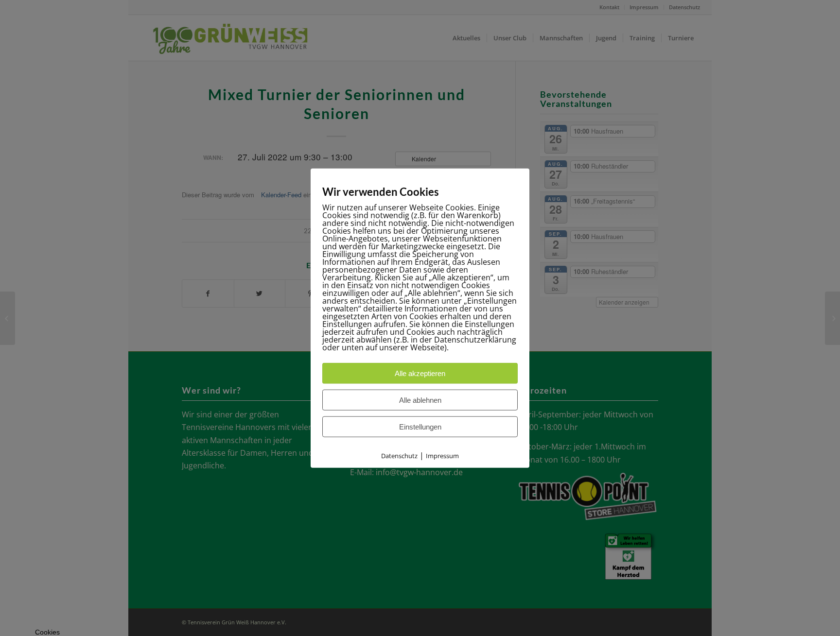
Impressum (442, 455)
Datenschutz (399, 455)
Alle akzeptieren (420, 373)
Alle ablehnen (420, 399)
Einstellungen (420, 426)
